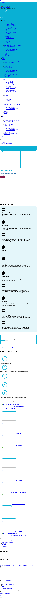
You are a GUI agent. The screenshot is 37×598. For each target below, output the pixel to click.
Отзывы (3, 585)
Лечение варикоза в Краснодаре (7, 540)
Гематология (4, 543)
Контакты (3, 587)
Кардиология (4, 544)
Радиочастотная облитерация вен (18, 410)
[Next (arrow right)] (1, 597)
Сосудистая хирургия (18, 519)
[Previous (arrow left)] (0, 597)
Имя (2, 339)
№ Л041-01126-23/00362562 (8, 580)
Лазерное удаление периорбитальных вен (18, 535)
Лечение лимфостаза (18, 531)
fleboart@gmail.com (3, 7)
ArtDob (17, 591)
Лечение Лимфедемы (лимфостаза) (7, 542)
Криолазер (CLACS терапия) (18, 457)
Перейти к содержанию (4, 0)
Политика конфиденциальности (7, 588)
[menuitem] (3, 2)
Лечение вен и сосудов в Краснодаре (8, 584)
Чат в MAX (2, 553)
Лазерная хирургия (18, 480)
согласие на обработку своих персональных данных (12, 342)
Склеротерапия (18, 433)
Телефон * (12, 339)
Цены (3, 586)
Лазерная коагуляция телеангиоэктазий (18, 492)
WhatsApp (1, 17)
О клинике (4, 583)
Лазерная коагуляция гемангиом (18, 504)
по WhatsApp (2, 552)
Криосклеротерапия (18, 445)
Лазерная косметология (5, 541)
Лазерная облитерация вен (19, 406)
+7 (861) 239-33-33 (3, 14)
